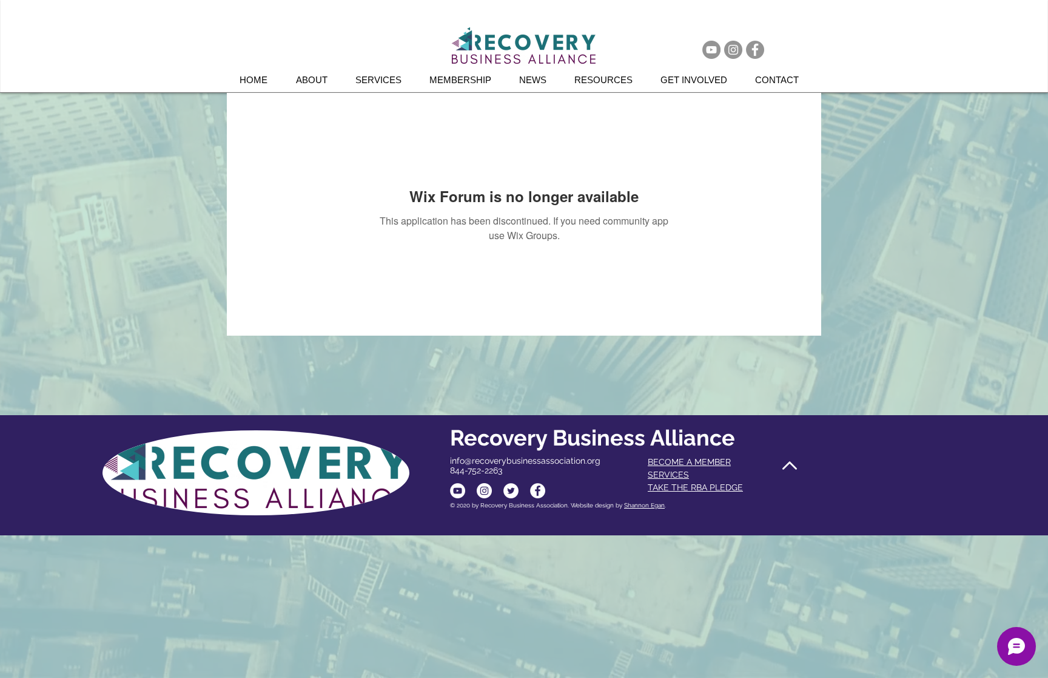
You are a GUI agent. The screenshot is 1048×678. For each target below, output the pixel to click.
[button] (383, 80)
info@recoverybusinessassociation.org (525, 461)
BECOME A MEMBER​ (689, 462)
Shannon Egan (644, 505)
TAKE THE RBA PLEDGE (695, 487)
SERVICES (668, 475)
